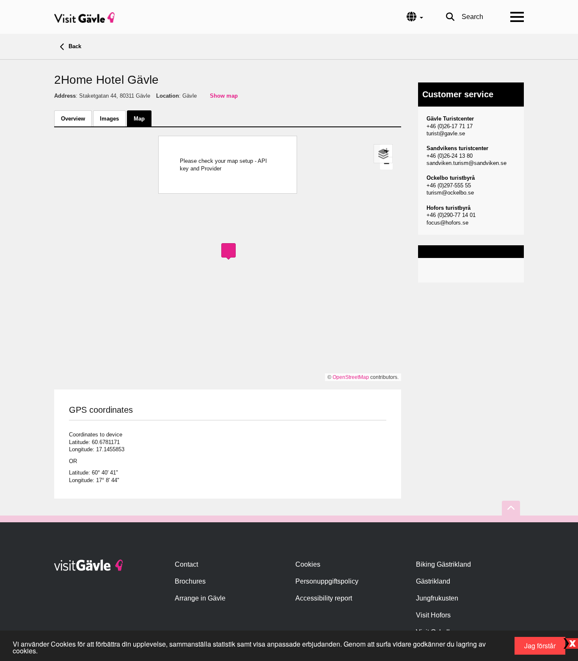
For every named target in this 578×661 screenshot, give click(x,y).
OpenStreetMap (351, 377)
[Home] (84, 17)
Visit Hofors (433, 615)
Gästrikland (433, 581)
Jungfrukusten (437, 598)
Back (74, 46)
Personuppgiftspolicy (326, 581)
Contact (186, 564)
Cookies (307, 564)
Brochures (190, 581)
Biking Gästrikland (443, 564)
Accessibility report (323, 598)
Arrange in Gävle (200, 598)
